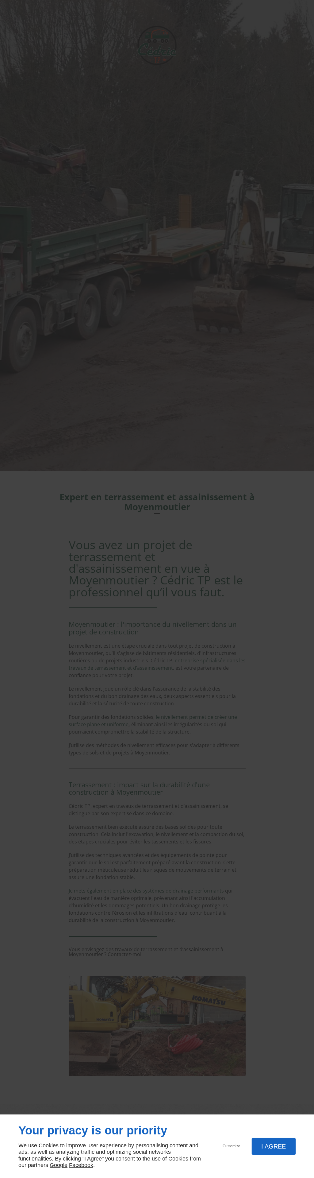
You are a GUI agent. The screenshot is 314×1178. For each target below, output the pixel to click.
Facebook (81, 1165)
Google (58, 1165)
